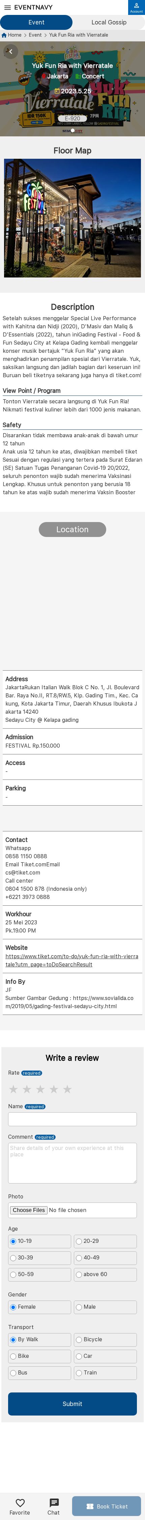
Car (88, 1356)
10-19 (25, 1241)
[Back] (10, 51)
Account (136, 11)
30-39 (25, 1257)
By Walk (28, 1339)
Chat (54, 1512)
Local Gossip (108, 22)
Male (90, 1307)
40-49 (91, 1257)
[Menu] (7, 8)
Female (27, 1307)
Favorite (19, 1512)
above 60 (95, 1274)
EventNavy (33, 7)
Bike (23, 1356)
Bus (22, 1372)
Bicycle (93, 1339)
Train (90, 1372)
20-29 (91, 1241)
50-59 (26, 1274)
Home (15, 35)
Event (36, 22)
